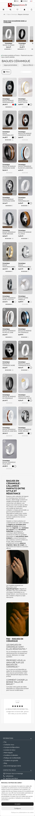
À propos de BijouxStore (11, 747)
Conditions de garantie (11, 760)
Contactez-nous (9, 744)
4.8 (25, 49)
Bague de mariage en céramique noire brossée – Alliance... (9, 399)
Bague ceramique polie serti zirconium (9, 464)
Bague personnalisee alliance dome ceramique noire (9, 136)
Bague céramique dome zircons (24, 430)
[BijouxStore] (17, 5)
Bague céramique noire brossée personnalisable (9, 233)
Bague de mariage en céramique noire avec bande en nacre (24, 333)
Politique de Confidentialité (12, 758)
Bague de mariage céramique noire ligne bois (24, 135)
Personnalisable (7, 41)
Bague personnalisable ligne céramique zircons (24, 267)
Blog (5, 763)
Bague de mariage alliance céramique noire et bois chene (24, 234)
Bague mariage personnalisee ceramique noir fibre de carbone (9, 103)
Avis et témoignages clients (12, 766)
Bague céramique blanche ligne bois (25, 167)
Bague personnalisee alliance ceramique (23, 201)
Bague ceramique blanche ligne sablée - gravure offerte (9, 333)
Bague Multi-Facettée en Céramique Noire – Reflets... (25, 103)
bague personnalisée (10, 65)
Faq (5, 742)
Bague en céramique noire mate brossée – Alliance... (9, 366)
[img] (6, 49)
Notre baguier (8, 752)
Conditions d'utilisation (11, 755)
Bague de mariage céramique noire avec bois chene (9, 168)
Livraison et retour (9, 750)
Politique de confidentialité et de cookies (22, 812)
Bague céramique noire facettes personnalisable (9, 299)
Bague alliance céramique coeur (24, 397)
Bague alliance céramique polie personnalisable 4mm (24, 366)
